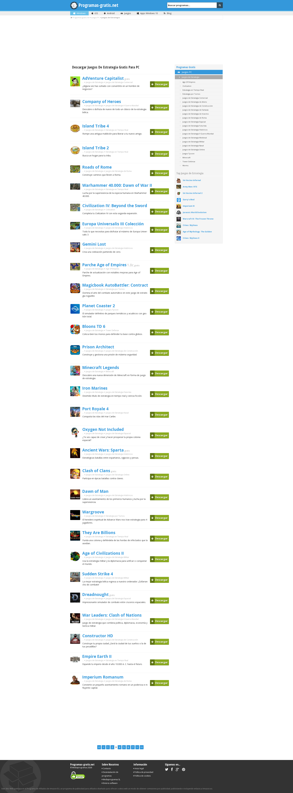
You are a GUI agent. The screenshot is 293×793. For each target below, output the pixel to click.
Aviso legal (139, 768)
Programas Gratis (185, 67)
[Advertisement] (146, 42)
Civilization (110, 209)
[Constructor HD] (76, 649)
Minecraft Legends (100, 367)
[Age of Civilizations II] (76, 566)
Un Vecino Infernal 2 (192, 193)
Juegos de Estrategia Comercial (119, 82)
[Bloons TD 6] (76, 339)
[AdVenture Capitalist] (76, 91)
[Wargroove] (76, 525)
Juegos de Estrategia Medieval (194, 137)
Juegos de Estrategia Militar (117, 557)
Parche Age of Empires (104, 264)
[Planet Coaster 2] (76, 319)
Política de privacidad (143, 772)
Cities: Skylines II (191, 238)
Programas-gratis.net (98, 5)
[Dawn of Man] (76, 504)
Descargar (161, 84)
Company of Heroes (101, 101)
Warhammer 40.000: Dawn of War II (117, 185)
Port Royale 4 (95, 408)
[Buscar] (220, 5)
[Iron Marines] (76, 401)
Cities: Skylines (190, 225)
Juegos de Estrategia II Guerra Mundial (122, 105)
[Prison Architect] (76, 360)
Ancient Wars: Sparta (103, 450)
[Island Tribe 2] (76, 159)
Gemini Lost (94, 244)
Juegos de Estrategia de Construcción (122, 351)
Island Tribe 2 (95, 148)
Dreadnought (95, 594)
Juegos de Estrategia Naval (117, 412)
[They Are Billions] (76, 545)
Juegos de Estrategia (190, 77)
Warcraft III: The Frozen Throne (198, 219)
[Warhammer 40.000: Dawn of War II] (76, 195)
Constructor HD (97, 635)
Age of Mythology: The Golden (197, 231)
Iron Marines (94, 388)
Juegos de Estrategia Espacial (118, 433)
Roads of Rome (97, 167)
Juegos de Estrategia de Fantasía (195, 110)
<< (99, 747)
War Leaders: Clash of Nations (112, 615)
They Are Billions (98, 532)
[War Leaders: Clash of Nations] (76, 628)
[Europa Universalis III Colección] (76, 234)
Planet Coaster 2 (98, 305)
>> (141, 747)
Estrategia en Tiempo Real (117, 130)
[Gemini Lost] (76, 257)
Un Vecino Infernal (192, 180)
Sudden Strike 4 (97, 574)
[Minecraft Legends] (76, 380)
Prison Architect (98, 347)
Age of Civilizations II (103, 553)
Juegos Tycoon (112, 309)
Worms (185, 165)
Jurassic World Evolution (194, 212)
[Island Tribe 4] (76, 137)
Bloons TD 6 (93, 326)
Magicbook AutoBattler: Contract (115, 285)
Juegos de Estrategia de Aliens (194, 102)
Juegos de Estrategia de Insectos (195, 114)
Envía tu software (110, 783)
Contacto (106, 768)
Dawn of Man (95, 491)
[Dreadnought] (76, 607)
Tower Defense (112, 330)
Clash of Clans (96, 470)
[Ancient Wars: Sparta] (76, 463)
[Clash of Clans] (76, 484)
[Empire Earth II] (76, 669)
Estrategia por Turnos (115, 289)
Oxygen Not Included (103, 429)
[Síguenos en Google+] (177, 770)
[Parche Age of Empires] (76, 275)
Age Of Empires (112, 268)
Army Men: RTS (190, 186)
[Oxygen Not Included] (76, 442)
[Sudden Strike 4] (76, 587)
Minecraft (110, 371)
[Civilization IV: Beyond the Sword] (76, 216)
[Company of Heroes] (76, 112)
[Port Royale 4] (76, 422)
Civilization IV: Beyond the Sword (114, 205)
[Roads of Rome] (76, 178)
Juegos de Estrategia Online (117, 474)
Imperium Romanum (102, 677)
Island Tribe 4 (95, 126)
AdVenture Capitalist (103, 78)
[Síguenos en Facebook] (172, 770)
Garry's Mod (188, 199)
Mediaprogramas (79, 767)
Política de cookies (142, 776)
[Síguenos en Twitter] (166, 770)
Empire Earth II (97, 656)
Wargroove (93, 512)
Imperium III (189, 206)
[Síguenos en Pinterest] (183, 770)
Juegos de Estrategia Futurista (118, 392)
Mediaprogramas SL (111, 779)
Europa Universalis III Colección (113, 224)
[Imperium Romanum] (76, 690)
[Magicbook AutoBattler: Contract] (76, 298)
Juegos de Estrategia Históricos (119, 228)
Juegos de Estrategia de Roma (119, 171)
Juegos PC (186, 72)
